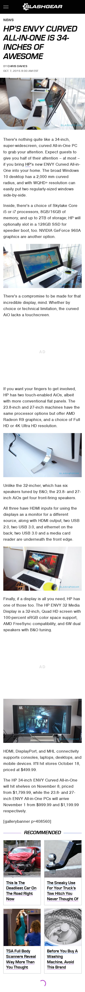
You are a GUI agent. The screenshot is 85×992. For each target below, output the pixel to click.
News (8, 20)
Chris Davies (17, 66)
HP (28, 164)
